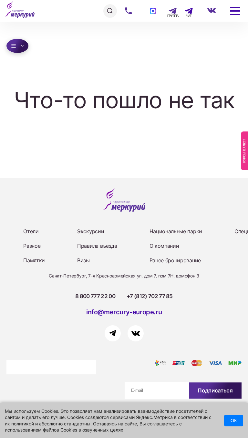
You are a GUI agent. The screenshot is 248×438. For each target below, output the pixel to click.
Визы (83, 260)
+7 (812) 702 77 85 (150, 296)
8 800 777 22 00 (95, 296)
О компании (164, 246)
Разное (31, 246)
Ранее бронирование (175, 260)
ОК (234, 420)
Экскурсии (90, 231)
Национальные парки (176, 231)
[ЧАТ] (185, 11)
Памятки (34, 260)
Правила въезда (97, 246)
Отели (30, 231)
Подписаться (215, 390)
